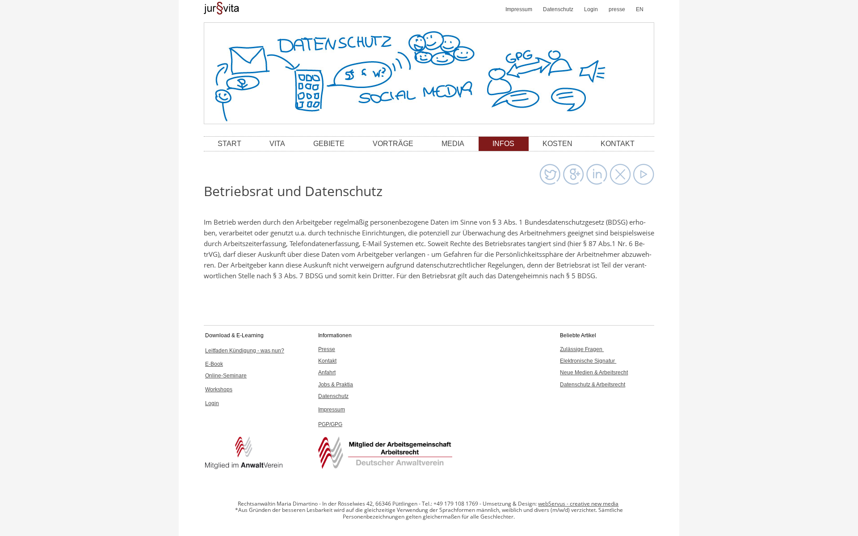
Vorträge (393, 143)
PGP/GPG (330, 424)
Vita (277, 143)
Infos (503, 143)
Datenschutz (558, 9)
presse (617, 9)
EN (640, 9)
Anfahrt (327, 372)
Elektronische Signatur (588, 361)
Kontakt (618, 143)
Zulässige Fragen (582, 349)
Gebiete (329, 143)
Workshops (218, 389)
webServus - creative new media (578, 503)
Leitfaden (244, 351)
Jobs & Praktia (335, 384)
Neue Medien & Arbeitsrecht (594, 372)
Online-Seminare (226, 376)
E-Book (214, 364)
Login (591, 9)
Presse (326, 349)
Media (453, 143)
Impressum (518, 9)
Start (229, 143)
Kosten (557, 143)
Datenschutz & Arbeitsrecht (592, 384)
